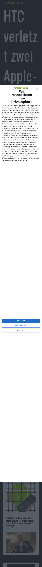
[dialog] (21, 283)
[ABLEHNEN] (38, 89)
